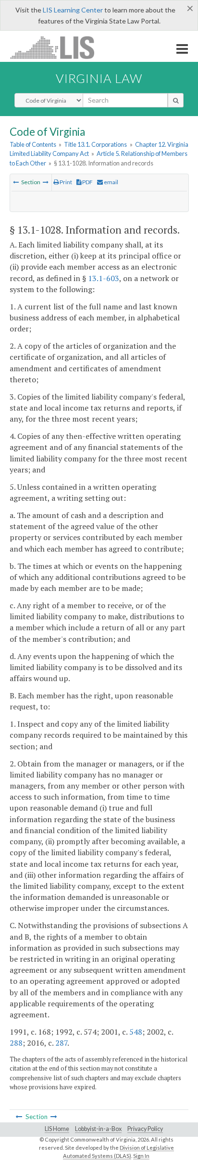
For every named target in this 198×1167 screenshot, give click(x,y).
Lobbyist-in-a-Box (98, 1128)
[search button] (176, 100)
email (110, 182)
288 (16, 1042)
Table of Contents (33, 144)
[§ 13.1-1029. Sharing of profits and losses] (46, 182)
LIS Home (57, 1128)
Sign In (141, 1156)
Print (65, 182)
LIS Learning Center (73, 10)
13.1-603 (103, 278)
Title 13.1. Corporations (95, 144)
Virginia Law (99, 78)
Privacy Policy (145, 1128)
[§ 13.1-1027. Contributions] (16, 182)
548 (135, 1031)
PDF (87, 182)
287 (61, 1042)
